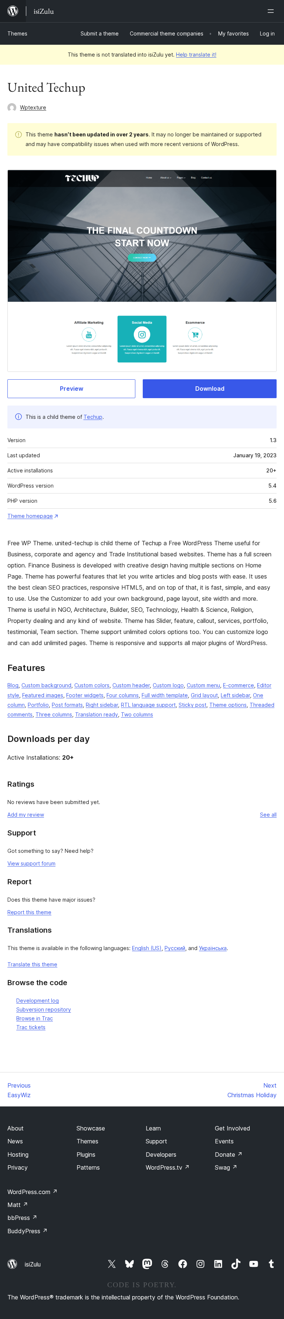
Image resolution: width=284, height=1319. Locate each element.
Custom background (46, 685)
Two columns (137, 714)
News (15, 1141)
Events (224, 1141)
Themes (17, 33)
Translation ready (96, 714)
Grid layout (204, 695)
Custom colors (91, 685)
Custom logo (168, 685)
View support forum (31, 863)
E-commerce (238, 685)
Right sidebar (102, 705)
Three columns (54, 714)
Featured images (42, 695)
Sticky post (192, 705)
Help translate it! (196, 54)
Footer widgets (85, 695)
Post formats (67, 705)
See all (268, 814)
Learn (153, 1128)
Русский (175, 948)
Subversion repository (43, 1009)
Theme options (228, 705)
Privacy (17, 1167)
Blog (12, 685)
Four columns (122, 695)
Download (209, 388)
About (15, 1128)
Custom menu (203, 685)
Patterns (88, 1167)
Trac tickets (30, 1027)
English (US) (147, 948)
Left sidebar (235, 695)
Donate (229, 1154)
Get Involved (232, 1128)
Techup (93, 417)
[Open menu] (272, 11)
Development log (37, 1000)
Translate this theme (32, 964)
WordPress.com (32, 1192)
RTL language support (148, 705)
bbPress (22, 1217)
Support (156, 1141)
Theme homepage (30, 516)
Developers (161, 1154)
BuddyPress (27, 1231)
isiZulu (33, 1264)
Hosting (17, 1154)
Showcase (91, 1128)
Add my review (25, 814)
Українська (213, 948)
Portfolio (38, 705)
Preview (71, 388)
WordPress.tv (168, 1167)
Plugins (86, 1154)
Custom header (131, 685)
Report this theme (29, 912)
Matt (17, 1204)
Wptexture (33, 107)
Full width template (165, 695)
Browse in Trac (34, 1018)
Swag (226, 1167)
